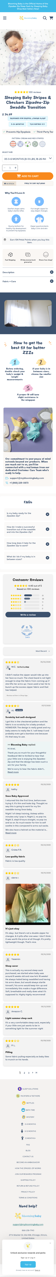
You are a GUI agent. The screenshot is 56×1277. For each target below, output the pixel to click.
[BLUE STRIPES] (42, 144)
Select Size (7, 152)
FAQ (28, 1144)
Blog (28, 1150)
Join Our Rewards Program (28, 1174)
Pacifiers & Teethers (30, 1096)
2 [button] (24, 1072)
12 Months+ (30, 1138)
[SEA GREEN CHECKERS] (35, 144)
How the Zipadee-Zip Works (28, 1168)
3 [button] (28, 1072)
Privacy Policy (28, 1191)
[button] (5, 18)
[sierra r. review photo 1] (28, 904)
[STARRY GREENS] (28, 144)
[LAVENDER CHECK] (20, 144)
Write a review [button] (28, 614)
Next (53, 57)
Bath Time (30, 1110)
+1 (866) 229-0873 (19, 482)
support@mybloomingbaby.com (27, 477)
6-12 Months (30, 1131)
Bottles (30, 1103)
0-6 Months (30, 1124)
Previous (3, 57)
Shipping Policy (28, 1180)
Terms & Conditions (28, 1197)
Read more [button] (13, 771)
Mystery (30, 1117)
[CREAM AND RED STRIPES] (13, 144)
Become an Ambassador (28, 1162)
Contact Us (28, 1156)
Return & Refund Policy (28, 1185)
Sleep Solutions (30, 1088)
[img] (12, 662)
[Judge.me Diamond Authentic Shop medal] (26, 630)
